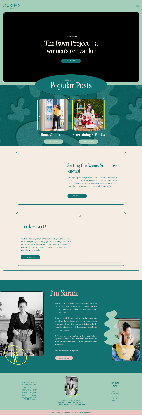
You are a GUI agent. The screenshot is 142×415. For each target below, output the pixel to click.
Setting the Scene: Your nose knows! (92, 168)
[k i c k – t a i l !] (101, 239)
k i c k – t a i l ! (33, 226)
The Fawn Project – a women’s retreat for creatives (71, 50)
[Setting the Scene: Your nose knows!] (41, 177)
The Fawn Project (70, 36)
